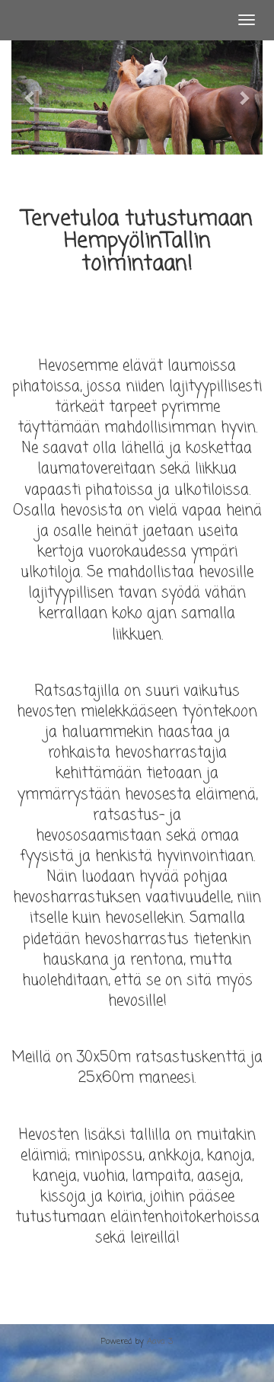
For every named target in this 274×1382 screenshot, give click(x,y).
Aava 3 (160, 1342)
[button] (30, 97)
